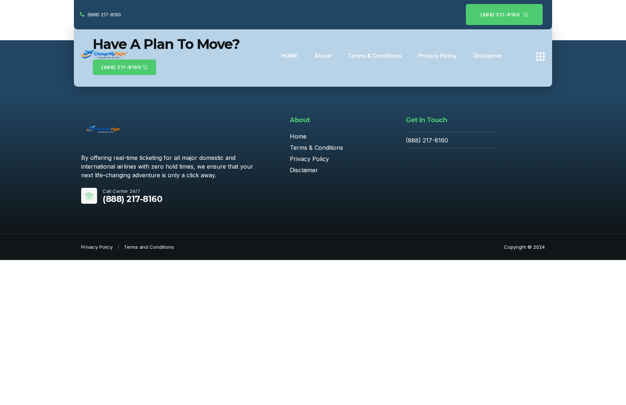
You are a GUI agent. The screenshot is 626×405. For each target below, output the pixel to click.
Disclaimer (487, 55)
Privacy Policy (437, 55)
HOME (289, 55)
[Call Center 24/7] (89, 196)
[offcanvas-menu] (540, 56)
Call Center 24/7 (121, 191)
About (322, 55)
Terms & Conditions (375, 55)
